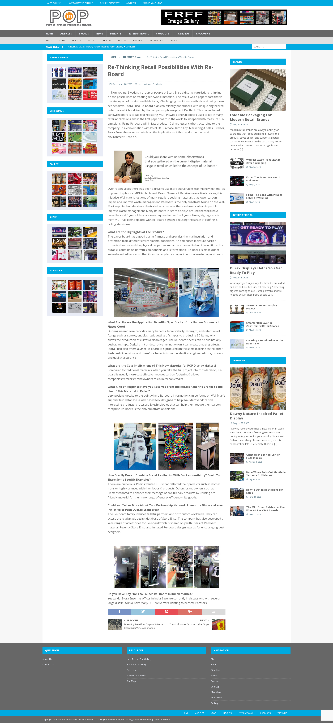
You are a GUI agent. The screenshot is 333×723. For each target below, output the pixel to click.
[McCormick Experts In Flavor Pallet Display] (59, 201)
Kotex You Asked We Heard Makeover (263, 179)
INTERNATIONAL (242, 215)
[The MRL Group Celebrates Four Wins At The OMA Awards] (237, 511)
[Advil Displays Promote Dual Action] (59, 296)
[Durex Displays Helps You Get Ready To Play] (75, 72)
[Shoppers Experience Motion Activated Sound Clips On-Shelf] (90, 255)
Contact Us (48, 664)
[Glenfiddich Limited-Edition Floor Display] (90, 72)
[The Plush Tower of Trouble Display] (75, 190)
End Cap (122, 40)
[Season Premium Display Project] (237, 309)
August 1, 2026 (240, 124)
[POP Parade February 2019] (75, 125)
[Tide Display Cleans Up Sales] (59, 190)
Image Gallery (53, 3)
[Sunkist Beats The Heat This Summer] (90, 125)
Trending (182, 33)
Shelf (49, 40)
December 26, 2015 (122, 84)
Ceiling (173, 40)
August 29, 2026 (241, 423)
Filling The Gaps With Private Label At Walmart (264, 196)
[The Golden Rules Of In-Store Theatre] (75, 243)
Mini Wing (138, 40)
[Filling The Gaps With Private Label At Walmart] (237, 198)
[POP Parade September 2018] (59, 137)
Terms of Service (162, 719)
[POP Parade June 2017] (90, 148)
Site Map (131, 681)
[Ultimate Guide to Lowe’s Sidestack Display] (75, 95)
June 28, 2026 (255, 497)
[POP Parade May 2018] (75, 137)
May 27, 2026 (255, 514)
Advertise (131, 3)
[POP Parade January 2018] (90, 137)
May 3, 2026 (254, 184)
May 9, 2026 (254, 347)
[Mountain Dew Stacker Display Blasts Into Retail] (90, 201)
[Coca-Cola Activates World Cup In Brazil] (90, 95)
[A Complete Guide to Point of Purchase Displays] (59, 285)
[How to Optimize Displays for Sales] (237, 493)
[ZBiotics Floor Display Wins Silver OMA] (59, 83)
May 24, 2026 (255, 167)
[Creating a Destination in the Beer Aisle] (59, 95)
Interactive (156, 40)
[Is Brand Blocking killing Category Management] (90, 243)
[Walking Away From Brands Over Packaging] (237, 163)
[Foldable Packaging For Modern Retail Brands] (258, 90)
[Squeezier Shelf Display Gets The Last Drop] (75, 255)
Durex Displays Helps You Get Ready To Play (256, 270)
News (99, 33)
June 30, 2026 (255, 312)
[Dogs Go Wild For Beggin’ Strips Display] (90, 308)
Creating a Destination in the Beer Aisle (264, 342)
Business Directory (109, 3)
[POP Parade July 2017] (75, 148)
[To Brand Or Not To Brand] (75, 296)
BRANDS (237, 61)
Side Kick (76, 40)
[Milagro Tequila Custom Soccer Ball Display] (59, 72)
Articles (66, 33)
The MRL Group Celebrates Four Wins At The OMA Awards (266, 509)
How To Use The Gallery (80, 3)
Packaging (203, 33)
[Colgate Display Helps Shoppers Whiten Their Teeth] (75, 285)
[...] (241, 149)
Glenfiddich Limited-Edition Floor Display (263, 456)
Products (162, 33)
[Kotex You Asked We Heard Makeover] (237, 181)
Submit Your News (152, 3)
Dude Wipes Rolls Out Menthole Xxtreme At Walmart (266, 474)
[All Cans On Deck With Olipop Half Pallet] (90, 190)
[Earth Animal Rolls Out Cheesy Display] (75, 83)
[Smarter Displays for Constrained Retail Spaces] (90, 83)
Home (49, 33)
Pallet (91, 40)
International (139, 33)
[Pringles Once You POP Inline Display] (59, 255)
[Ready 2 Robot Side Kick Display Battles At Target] (59, 308)
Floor (62, 40)
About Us (47, 659)
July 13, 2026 (254, 479)
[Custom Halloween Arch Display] (59, 243)
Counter (106, 40)
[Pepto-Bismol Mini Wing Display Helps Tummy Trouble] (59, 148)
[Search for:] (269, 46)
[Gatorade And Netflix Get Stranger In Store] (75, 201)
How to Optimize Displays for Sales (264, 491)
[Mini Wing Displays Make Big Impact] (59, 125)
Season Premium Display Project (261, 307)
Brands (84, 33)
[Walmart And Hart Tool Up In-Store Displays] (90, 285)
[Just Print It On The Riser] (75, 308)
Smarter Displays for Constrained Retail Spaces (262, 324)
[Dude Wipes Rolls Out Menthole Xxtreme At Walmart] (75, 232)
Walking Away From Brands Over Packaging (263, 161)
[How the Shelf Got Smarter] (90, 232)
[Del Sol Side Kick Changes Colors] (90, 296)
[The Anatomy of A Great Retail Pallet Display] (75, 178)
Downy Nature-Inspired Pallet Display (257, 415)
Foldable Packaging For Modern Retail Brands (251, 117)
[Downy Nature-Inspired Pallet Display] (59, 178)
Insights (115, 33)
